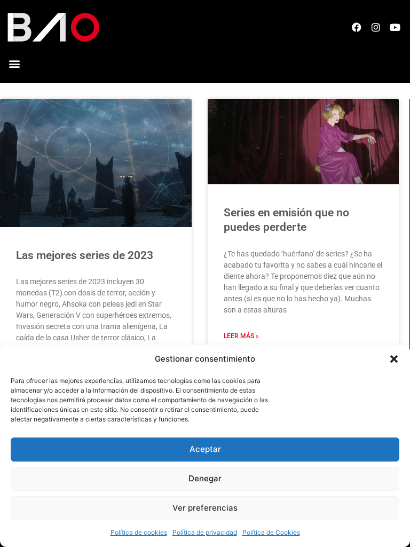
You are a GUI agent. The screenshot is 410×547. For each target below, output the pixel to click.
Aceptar (205, 449)
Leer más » (241, 336)
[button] (394, 359)
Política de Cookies (271, 532)
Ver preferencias (205, 508)
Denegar (205, 478)
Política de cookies (139, 532)
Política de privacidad (204, 532)
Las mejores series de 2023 (84, 255)
